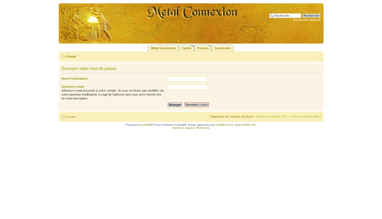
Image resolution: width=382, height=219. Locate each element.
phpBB (146, 124)
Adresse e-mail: (73, 86)
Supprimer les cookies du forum (231, 116)
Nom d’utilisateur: (75, 78)
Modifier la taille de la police (317, 55)
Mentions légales (183, 127)
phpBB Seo (248, 124)
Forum (71, 56)
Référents (203, 127)
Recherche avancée (307, 20)
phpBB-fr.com (224, 124)
